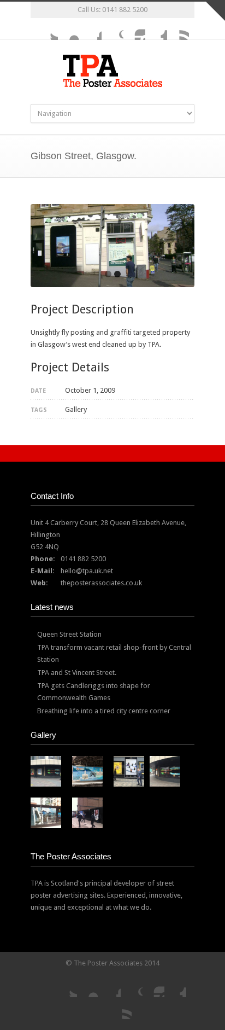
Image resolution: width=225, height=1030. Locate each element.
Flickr (69, 29)
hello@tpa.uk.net (87, 571)
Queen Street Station (69, 634)
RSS (178, 29)
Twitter (47, 29)
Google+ (112, 29)
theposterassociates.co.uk (101, 583)
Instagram (134, 29)
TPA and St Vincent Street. (76, 672)
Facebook (91, 29)
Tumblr (156, 29)
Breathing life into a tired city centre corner (103, 711)
